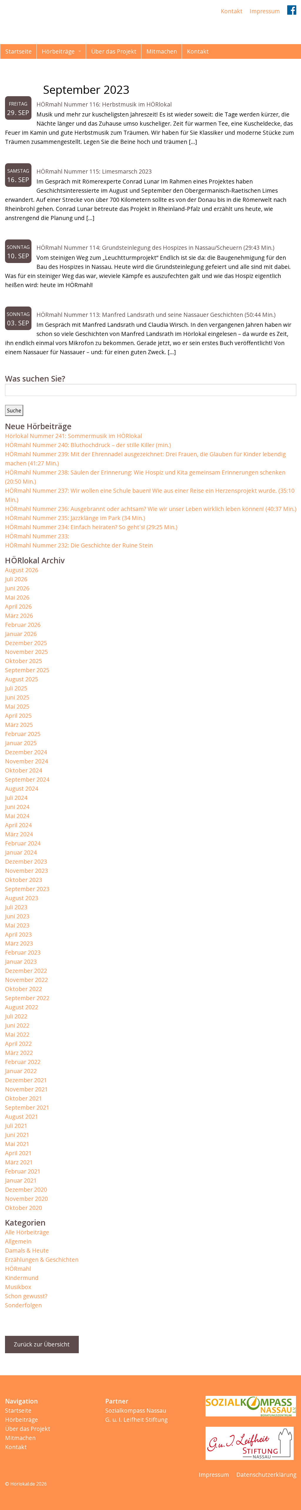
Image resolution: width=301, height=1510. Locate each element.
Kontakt (232, 11)
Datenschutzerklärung (266, 1475)
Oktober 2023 (23, 880)
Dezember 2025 (26, 643)
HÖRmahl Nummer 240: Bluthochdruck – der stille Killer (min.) (88, 445)
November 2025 (26, 652)
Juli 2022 (16, 1016)
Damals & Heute (27, 1250)
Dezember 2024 (26, 752)
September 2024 (27, 779)
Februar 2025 (23, 734)
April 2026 (18, 606)
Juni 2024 (17, 807)
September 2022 (27, 998)
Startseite (18, 51)
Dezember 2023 (26, 861)
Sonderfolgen (23, 1305)
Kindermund (22, 1278)
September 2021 (27, 1107)
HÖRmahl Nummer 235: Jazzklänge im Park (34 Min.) (75, 518)
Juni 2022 (17, 1025)
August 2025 (21, 679)
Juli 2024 (16, 798)
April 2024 (18, 825)
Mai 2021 (17, 1144)
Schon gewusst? (26, 1296)
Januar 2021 (21, 1180)
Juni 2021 (17, 1135)
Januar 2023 (21, 961)
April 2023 (18, 934)
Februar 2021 (23, 1171)
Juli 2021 (16, 1126)
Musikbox (18, 1287)
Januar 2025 (21, 743)
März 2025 (19, 725)
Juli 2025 (16, 688)
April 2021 (18, 1153)
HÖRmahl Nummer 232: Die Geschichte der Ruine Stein (79, 545)
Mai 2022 (17, 1034)
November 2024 (26, 761)
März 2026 (19, 616)
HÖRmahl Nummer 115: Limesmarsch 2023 (94, 171)
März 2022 (19, 1053)
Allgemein (18, 1241)
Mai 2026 (17, 597)
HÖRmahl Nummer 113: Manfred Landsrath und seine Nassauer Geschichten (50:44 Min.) (155, 315)
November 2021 (26, 1089)
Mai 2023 (17, 925)
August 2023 (21, 898)
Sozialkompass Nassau (135, 1410)
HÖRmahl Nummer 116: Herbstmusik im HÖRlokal (104, 104)
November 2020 (26, 1199)
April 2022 (18, 1044)
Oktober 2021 (23, 1098)
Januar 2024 (21, 852)
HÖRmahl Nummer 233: (37, 536)
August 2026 (21, 570)
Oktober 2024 (23, 770)
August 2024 (21, 789)
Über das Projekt (113, 51)
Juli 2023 (16, 907)
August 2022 (21, 1007)
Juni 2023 (17, 916)
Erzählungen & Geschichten (41, 1259)
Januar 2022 (21, 1071)
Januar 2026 (21, 634)
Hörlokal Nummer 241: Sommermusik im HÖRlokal (73, 436)
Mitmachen (161, 51)
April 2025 (18, 716)
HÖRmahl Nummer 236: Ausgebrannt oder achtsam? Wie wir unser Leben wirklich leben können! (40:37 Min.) (150, 509)
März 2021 (19, 1162)
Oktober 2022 (23, 989)
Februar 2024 (23, 843)
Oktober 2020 (23, 1208)
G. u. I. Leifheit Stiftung (136, 1420)
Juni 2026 (17, 588)
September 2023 (27, 889)
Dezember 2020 (26, 1189)
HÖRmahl (18, 1269)
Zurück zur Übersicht (42, 1344)
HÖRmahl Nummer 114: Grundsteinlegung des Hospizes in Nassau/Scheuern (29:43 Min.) (155, 248)
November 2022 (26, 980)
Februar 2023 (23, 952)
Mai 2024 (17, 816)
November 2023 (26, 871)
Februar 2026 (23, 625)
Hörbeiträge (58, 51)
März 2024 (19, 834)
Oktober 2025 (23, 661)
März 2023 (19, 943)
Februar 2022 (23, 1062)
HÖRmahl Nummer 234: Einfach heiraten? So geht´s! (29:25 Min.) (91, 527)
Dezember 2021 (26, 1080)
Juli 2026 (16, 579)
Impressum (265, 11)
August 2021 (21, 1117)
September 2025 (27, 670)
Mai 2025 (17, 706)
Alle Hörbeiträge (27, 1232)
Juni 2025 (17, 697)
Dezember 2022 (26, 971)
